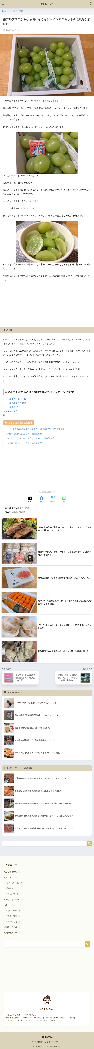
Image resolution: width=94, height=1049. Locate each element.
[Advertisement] (47, 302)
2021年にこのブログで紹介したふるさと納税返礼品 (30, 438)
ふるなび (13, 407)
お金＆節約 (13, 910)
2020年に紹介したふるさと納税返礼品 (24, 443)
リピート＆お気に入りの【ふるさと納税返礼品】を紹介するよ (35, 429)
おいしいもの (14, 883)
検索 (89, 843)
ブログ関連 (13, 916)
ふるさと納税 (23, 508)
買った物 (12, 894)
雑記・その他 (12, 927)
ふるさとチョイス (17, 399)
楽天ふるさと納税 (17, 403)
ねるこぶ (47, 3)
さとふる (13, 411)
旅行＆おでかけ (13, 899)
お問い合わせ (37, 1042)
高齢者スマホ (12, 933)
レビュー (10, 877)
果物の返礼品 (19, 512)
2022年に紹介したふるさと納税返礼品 (24, 434)
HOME (48, 1036)
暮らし (9, 905)
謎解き (11, 888)
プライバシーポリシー (54, 1042)
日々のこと (13, 922)
